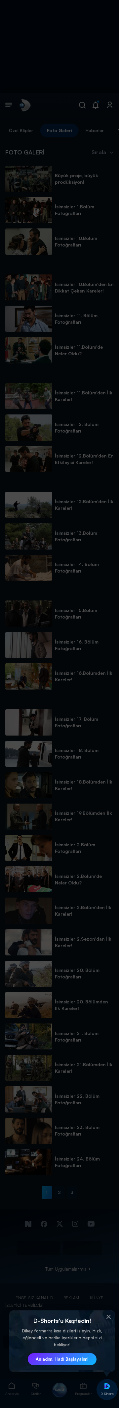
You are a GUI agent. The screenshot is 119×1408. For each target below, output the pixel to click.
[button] (108, 1317)
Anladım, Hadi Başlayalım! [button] (62, 1359)
